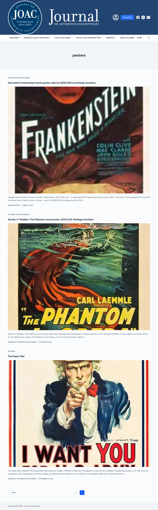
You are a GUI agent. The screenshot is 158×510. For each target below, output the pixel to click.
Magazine (14, 38)
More (139, 38)
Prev (14, 492)
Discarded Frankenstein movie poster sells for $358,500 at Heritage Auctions (52, 82)
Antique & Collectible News (36, 38)
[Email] (148, 17)
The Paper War (16, 356)
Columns (11, 214)
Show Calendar (127, 38)
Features (11, 351)
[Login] (116, 17)
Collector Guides (62, 38)
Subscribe (127, 17)
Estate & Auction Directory (88, 38)
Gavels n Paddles (23, 214)
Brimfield (110, 38)
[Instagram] (143, 17)
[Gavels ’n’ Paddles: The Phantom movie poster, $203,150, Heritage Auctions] (79, 276)
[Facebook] (138, 17)
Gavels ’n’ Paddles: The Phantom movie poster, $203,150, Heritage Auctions (50, 219)
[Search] (149, 38)
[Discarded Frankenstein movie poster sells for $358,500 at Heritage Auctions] (79, 140)
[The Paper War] (79, 413)
